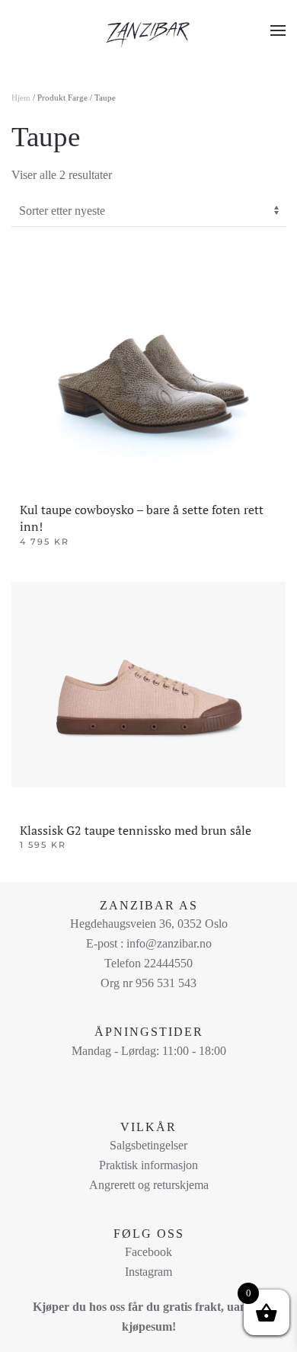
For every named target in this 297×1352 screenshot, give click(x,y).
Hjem (20, 97)
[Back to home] (148, 30)
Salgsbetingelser (148, 1145)
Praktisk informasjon (148, 1165)
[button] (278, 30)
